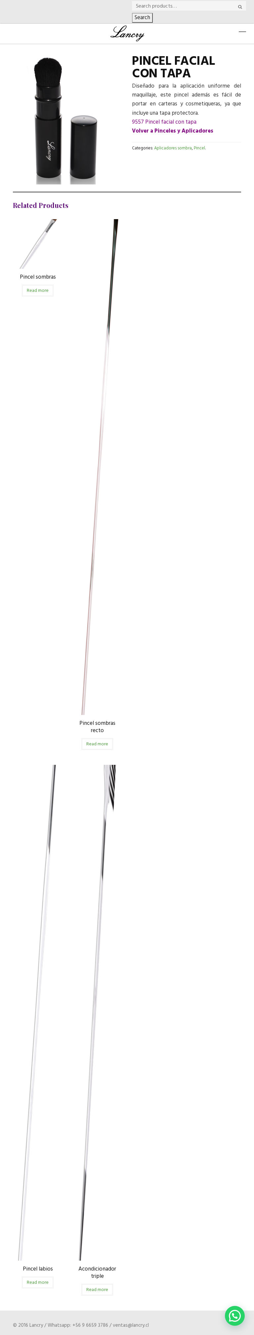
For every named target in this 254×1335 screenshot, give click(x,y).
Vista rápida (37, 263)
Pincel (199, 148)
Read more (38, 290)
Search (142, 17)
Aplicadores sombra (173, 148)
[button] (235, 1316)
